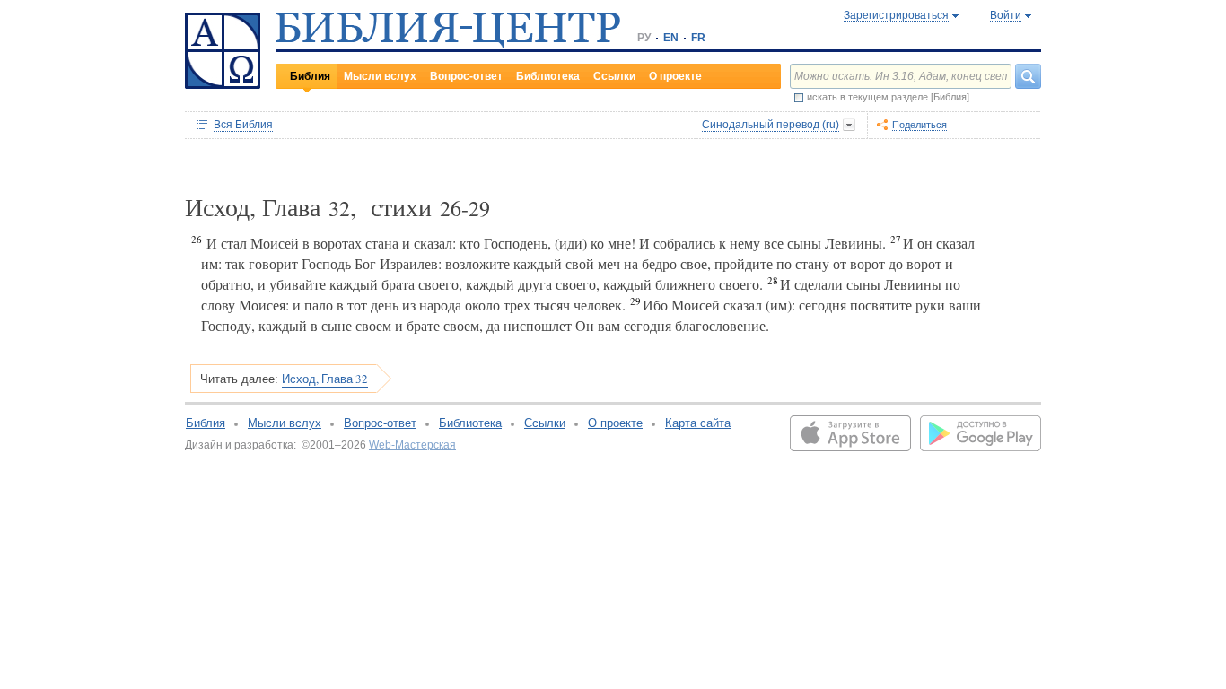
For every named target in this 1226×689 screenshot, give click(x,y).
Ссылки (614, 76)
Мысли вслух (380, 76)
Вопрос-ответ (466, 76)
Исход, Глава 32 (325, 379)
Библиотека (548, 76)
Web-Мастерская (412, 445)
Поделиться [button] (919, 124)
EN (671, 37)
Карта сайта (698, 423)
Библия (310, 76)
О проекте (675, 76)
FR (698, 37)
